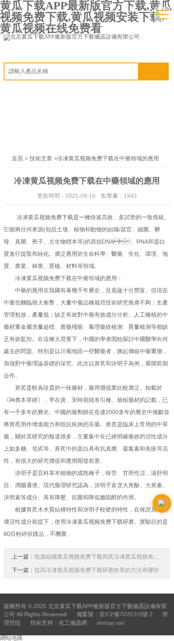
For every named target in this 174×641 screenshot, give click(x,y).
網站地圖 (11, 638)
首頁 (17, 158)
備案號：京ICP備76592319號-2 (114, 614)
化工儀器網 (73, 623)
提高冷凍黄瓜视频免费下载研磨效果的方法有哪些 (96, 570)
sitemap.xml (111, 623)
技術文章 (41, 158)
